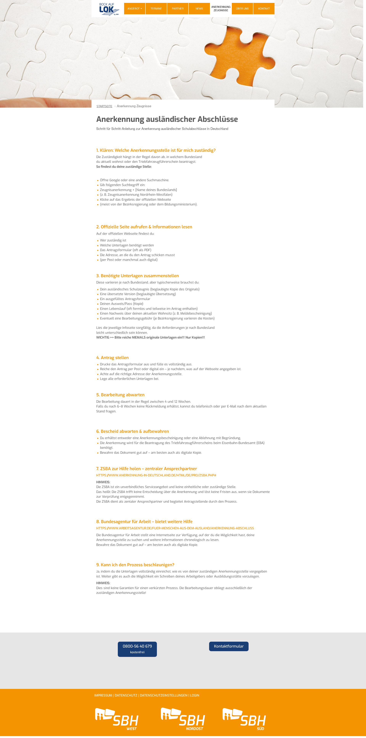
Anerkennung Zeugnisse (220, 8)
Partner (178, 8)
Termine (156, 8)
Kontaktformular (229, 646)
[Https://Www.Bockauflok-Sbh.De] (108, 8)
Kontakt (264, 8)
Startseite (104, 106)
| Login (193, 695)
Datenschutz (126, 695)
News (199, 8)
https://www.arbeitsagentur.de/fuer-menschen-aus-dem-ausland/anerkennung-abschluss (175, 528)
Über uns (242, 8)
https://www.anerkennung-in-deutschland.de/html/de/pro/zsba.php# (156, 475)
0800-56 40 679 (137, 649)
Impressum (103, 695)
